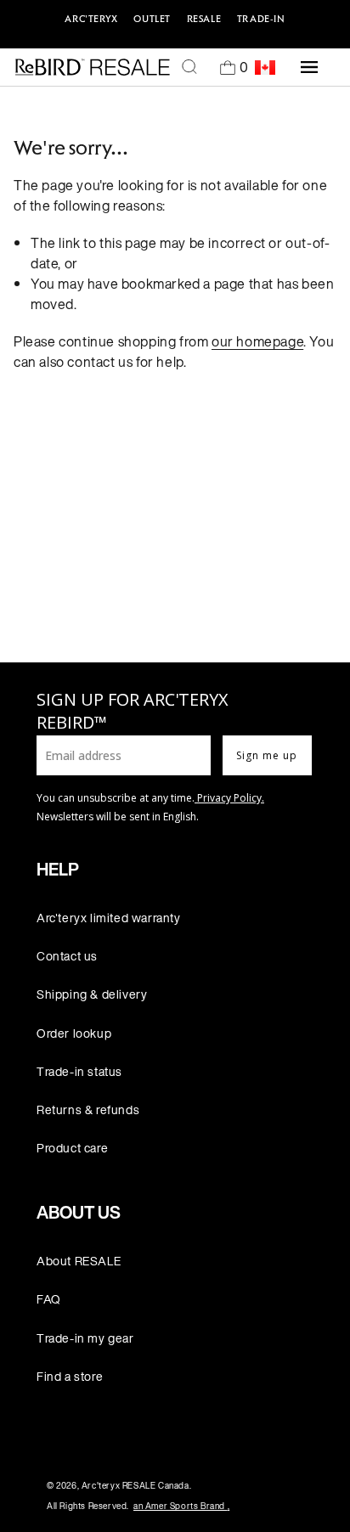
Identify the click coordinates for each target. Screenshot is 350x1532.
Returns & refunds (88, 1109)
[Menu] (309, 67)
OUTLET (152, 19)
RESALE (204, 19)
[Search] (189, 67)
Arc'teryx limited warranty (109, 918)
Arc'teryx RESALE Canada (135, 1485)
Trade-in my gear (85, 1338)
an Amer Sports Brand (181, 1506)
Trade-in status (79, 1071)
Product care (72, 1148)
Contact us (67, 956)
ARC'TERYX (91, 19)
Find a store (70, 1376)
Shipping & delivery (92, 994)
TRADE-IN (261, 19)
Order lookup (74, 1033)
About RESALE (79, 1261)
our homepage (257, 341)
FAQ (49, 1299)
